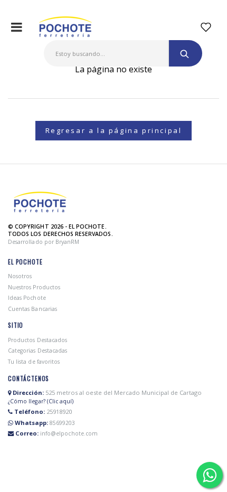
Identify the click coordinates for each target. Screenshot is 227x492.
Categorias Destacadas (37, 350)
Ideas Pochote (27, 297)
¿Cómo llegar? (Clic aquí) (40, 401)
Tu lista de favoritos (34, 361)
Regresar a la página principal (113, 130)
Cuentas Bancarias (32, 309)
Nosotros (20, 276)
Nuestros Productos (34, 287)
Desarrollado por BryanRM (43, 241)
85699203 (62, 423)
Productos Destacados (37, 340)
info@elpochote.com (69, 433)
